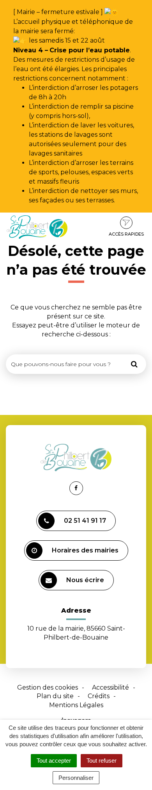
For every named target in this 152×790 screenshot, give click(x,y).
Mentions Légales (76, 705)
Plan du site (55, 696)
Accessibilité (110, 687)
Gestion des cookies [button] (47, 687)
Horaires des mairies (85, 550)
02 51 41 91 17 (85, 520)
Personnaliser (76, 777)
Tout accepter (54, 760)
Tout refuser (102, 760)
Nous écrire (85, 580)
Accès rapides (126, 234)
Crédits (99, 696)
